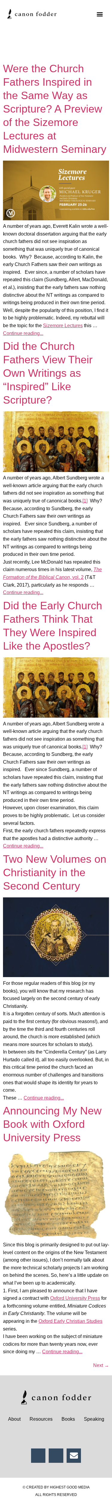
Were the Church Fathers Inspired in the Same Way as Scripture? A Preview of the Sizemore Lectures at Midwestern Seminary (54, 108)
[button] (100, 14)
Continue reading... (23, 333)
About (14, 1419)
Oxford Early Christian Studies (70, 1321)
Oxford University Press (75, 1298)
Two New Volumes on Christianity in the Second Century (54, 872)
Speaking (94, 1419)
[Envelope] (74, 1455)
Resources (41, 1419)
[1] (85, 500)
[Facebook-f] (38, 1455)
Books (68, 1419)
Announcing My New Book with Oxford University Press (52, 1124)
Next (101, 1365)
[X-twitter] (56, 1455)
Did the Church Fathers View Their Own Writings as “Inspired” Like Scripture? (48, 373)
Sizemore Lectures (63, 325)
